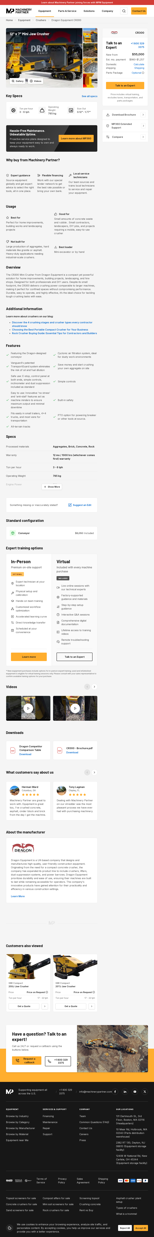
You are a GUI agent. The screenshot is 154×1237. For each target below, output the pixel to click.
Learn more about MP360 (76, 138)
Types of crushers (126, 1207)
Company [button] (107, 10)
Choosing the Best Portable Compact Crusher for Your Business (50, 329)
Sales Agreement (83, 1180)
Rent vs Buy (86, 1210)
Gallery (19, 81)
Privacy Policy (62, 1180)
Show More (54, 486)
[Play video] (28, 708)
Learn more (29, 656)
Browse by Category (17, 1122)
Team (82, 1116)
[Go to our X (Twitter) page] (145, 1091)
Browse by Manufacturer (20, 1128)
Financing (48, 1116)
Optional (136, 72)
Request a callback (29, 1060)
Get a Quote (24, 1006)
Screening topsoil (89, 1198)
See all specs (89, 96)
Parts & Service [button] (67, 10)
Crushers (41, 20)
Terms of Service (41, 1180)
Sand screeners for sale (20, 1210)
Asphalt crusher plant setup (128, 1200)
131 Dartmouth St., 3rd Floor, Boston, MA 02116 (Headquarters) (130, 1120)
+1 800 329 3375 (137, 45)
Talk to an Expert (75, 656)
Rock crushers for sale (56, 1210)
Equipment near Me (17, 1140)
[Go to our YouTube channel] (135, 1091)
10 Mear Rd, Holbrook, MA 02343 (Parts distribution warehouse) (131, 1133)
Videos (37, 81)
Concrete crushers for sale (21, 1204)
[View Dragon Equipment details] (114, 33)
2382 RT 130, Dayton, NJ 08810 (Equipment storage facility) (131, 1146)
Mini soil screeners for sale (58, 1204)
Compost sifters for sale (56, 1198)
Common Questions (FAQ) (94, 1122)
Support (47, 1134)
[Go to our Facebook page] (115, 1091)
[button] (44, 58)
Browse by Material (17, 1134)
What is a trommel (126, 1213)
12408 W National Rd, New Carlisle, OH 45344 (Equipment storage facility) (131, 1159)
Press (82, 1140)
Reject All (125, 1228)
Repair (46, 1128)
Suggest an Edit (82, 505)
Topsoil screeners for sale (21, 1198)
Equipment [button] (44, 10)
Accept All (141, 1228)
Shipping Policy (103, 1180)
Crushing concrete (90, 1204)
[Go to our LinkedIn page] (125, 1091)
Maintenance (50, 1122)
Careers (83, 1134)
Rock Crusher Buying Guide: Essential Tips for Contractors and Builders (54, 333)
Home (9, 20)
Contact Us (139, 10)
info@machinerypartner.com (95, 1091)
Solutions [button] (89, 10)
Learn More (18, 896)
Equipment (24, 20)
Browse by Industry (17, 1116)
